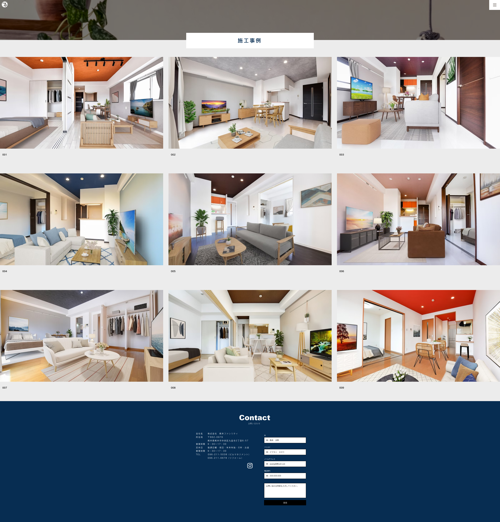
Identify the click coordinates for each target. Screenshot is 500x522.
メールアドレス (269, 459)
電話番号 (267, 471)
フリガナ (267, 447)
